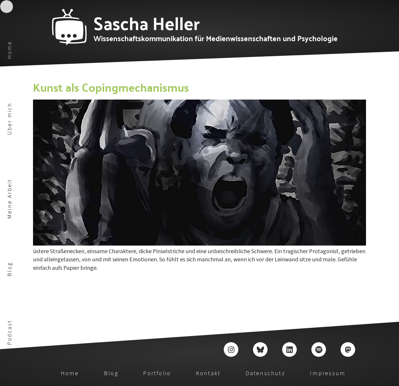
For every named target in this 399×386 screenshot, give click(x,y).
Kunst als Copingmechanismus (111, 86)
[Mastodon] (348, 349)
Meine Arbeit (10, 199)
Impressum (328, 373)
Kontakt (208, 373)
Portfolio (157, 373)
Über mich (10, 119)
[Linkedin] (289, 349)
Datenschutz (265, 373)
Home (10, 50)
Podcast (10, 332)
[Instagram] (231, 349)
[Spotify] (318, 349)
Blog (10, 269)
